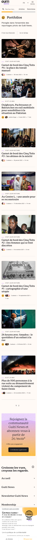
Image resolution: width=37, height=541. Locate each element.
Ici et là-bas (24, 33)
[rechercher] (3, 9)
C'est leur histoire (8, 33)
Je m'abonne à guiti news (18, 450)
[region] (18, 9)
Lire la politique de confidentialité (14, 532)
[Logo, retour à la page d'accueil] (5, 4)
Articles (22, 9)
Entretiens (31, 9)
